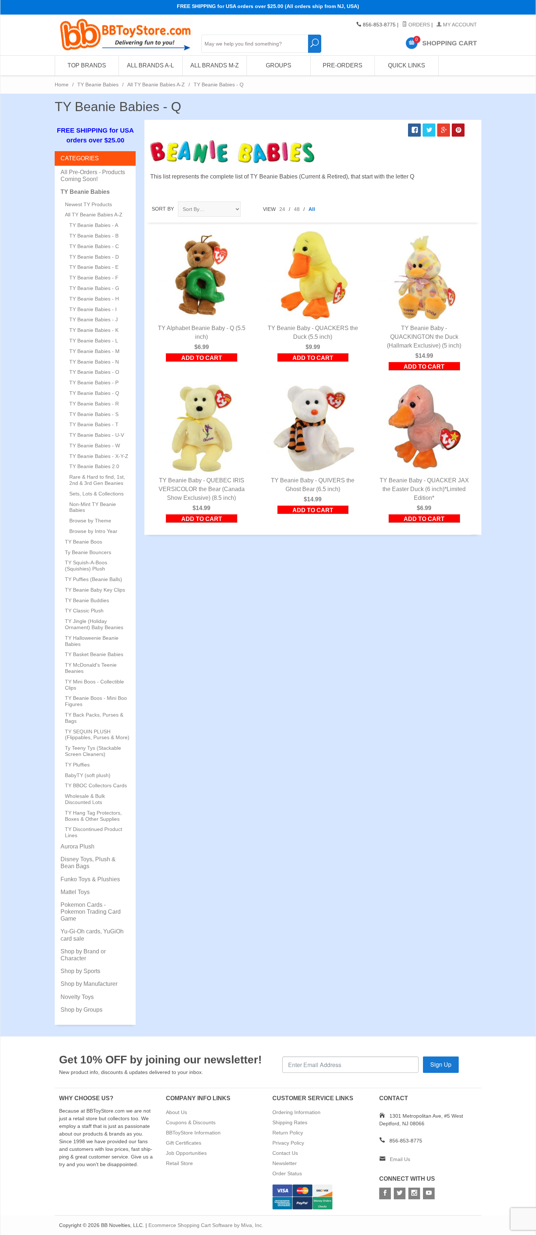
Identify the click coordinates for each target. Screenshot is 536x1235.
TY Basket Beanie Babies (94, 654)
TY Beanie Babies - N (94, 362)
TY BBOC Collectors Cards (96, 785)
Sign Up (440, 1064)
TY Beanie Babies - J (93, 319)
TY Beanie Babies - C (94, 246)
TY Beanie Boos (83, 542)
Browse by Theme (90, 521)
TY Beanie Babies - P (94, 382)
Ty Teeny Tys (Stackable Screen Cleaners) (93, 751)
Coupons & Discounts (190, 1122)
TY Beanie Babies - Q (94, 393)
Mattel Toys (75, 892)
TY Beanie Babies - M (94, 351)
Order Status (287, 1173)
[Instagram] (414, 1193)
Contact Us (285, 1153)
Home (62, 84)
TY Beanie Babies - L (93, 341)
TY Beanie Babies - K (94, 330)
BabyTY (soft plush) (87, 775)
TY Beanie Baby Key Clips (95, 590)
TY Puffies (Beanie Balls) (93, 579)
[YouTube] (429, 1193)
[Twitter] (399, 1193)
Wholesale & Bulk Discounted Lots (85, 799)
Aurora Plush (77, 846)
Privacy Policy (288, 1143)
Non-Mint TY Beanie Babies (92, 507)
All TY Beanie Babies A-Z (156, 84)
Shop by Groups (81, 1010)
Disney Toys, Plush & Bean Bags (88, 862)
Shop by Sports (80, 971)
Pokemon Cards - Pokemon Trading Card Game (91, 912)
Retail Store (179, 1163)
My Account (459, 25)
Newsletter (284, 1163)
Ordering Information (296, 1112)
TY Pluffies (77, 765)
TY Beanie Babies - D (94, 257)
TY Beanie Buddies (87, 600)
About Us (176, 1112)
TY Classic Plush (84, 610)
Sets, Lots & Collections (96, 494)
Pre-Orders (342, 65)
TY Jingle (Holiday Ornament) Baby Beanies (94, 624)
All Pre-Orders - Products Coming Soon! (93, 175)
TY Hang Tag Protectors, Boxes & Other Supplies (93, 816)
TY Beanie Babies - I (93, 309)
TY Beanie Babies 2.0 (94, 466)
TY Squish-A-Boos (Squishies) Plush (86, 566)
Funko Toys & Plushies (90, 879)
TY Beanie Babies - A (93, 225)
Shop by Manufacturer (89, 984)
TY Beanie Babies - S (94, 414)
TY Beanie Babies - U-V (96, 435)
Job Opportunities (186, 1153)
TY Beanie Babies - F (94, 278)
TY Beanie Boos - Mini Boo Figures (96, 701)
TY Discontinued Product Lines (93, 832)
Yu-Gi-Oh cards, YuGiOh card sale (92, 934)
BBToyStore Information (193, 1133)
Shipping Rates (289, 1122)
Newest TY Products (88, 204)
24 (282, 209)
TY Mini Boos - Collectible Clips (94, 685)
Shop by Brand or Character (83, 954)
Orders (418, 25)
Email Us (400, 1159)
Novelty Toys (77, 997)
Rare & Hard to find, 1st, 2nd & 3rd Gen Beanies (97, 480)
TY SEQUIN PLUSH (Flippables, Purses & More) (97, 735)
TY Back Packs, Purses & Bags (94, 718)
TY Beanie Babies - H (94, 299)
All (311, 209)
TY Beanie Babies (98, 84)
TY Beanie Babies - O (94, 372)
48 (297, 209)
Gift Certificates (183, 1143)
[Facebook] (385, 1193)
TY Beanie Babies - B (94, 236)
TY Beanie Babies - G (94, 288)
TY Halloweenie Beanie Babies (92, 641)
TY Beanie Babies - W (94, 445)
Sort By (163, 209)
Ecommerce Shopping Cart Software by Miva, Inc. (205, 1225)
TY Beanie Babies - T (94, 424)
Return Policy (287, 1133)
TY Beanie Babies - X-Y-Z (98, 456)
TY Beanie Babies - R (94, 404)
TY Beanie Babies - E (94, 267)
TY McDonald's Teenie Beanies (91, 668)
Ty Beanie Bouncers (88, 552)
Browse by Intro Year (93, 531)
